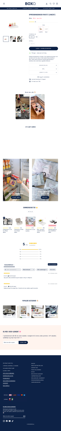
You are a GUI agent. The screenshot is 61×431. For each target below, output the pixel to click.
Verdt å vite (43, 72)
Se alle (30, 211)
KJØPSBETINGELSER (36, 376)
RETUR (33, 371)
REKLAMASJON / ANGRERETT (38, 378)
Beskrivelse (43, 65)
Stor (37, 36)
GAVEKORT (5, 383)
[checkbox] (52, 269)
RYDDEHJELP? (6, 378)
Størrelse (32, 34)
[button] (30, 249)
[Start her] (16, 180)
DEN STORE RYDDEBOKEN (9, 380)
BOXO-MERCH (6, 385)
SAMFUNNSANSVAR (35, 382)
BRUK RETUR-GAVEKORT (37, 373)
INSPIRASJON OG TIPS (8, 375)
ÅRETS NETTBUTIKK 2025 (37, 365)
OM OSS (33, 363)
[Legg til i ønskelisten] (14, 133)
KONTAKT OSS (34, 367)
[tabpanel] (30, 279)
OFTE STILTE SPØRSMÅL (8, 373)
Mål (43, 68)
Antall (31, 41)
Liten (31, 36)
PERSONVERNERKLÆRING (37, 380)
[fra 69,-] (45, 180)
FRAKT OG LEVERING (36, 369)
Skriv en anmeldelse (52, 264)
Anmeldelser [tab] (9, 265)
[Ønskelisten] (54, 3)
